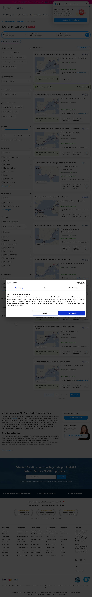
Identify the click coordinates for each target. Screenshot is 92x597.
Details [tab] (46, 288)
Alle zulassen (72, 313)
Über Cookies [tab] (73, 288)
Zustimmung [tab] (19, 288)
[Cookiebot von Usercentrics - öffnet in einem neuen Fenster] (77, 282)
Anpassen (45, 313)
